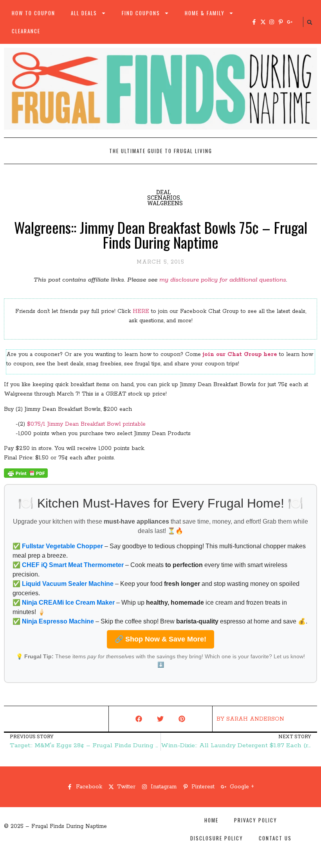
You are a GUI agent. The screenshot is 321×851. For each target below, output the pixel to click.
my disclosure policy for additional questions (222, 280)
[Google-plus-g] (289, 21)
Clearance (26, 31)
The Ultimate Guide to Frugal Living (160, 151)
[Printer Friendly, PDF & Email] (26, 476)
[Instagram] (271, 21)
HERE (141, 311)
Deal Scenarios (163, 194)
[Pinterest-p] (280, 21)
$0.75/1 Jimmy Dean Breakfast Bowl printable (86, 424)
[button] (309, 22)
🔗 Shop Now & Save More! (160, 639)
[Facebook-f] (254, 21)
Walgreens (165, 203)
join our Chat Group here (240, 354)
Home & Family (205, 13)
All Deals (84, 13)
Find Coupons (141, 13)
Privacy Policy (255, 820)
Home (211, 820)
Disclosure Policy (216, 838)
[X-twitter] (263, 21)
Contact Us (275, 838)
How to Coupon (33, 13)
